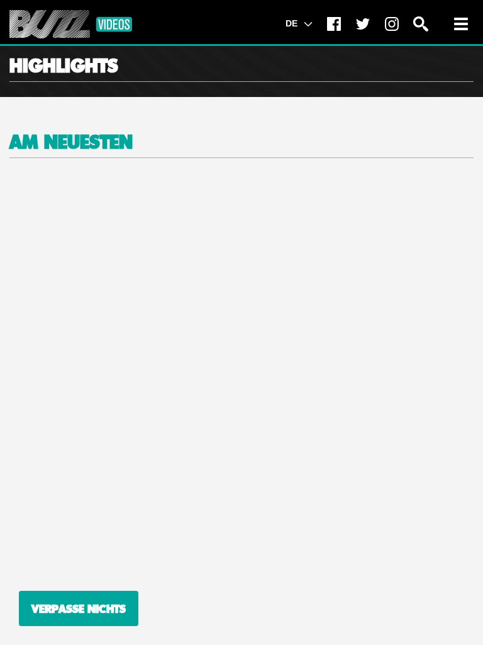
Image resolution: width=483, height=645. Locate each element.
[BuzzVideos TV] (70, 24)
